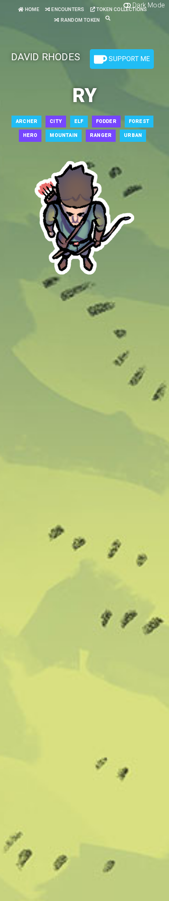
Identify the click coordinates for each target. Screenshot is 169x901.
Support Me (128, 59)
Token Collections (121, 9)
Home (31, 9)
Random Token (79, 20)
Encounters (67, 9)
